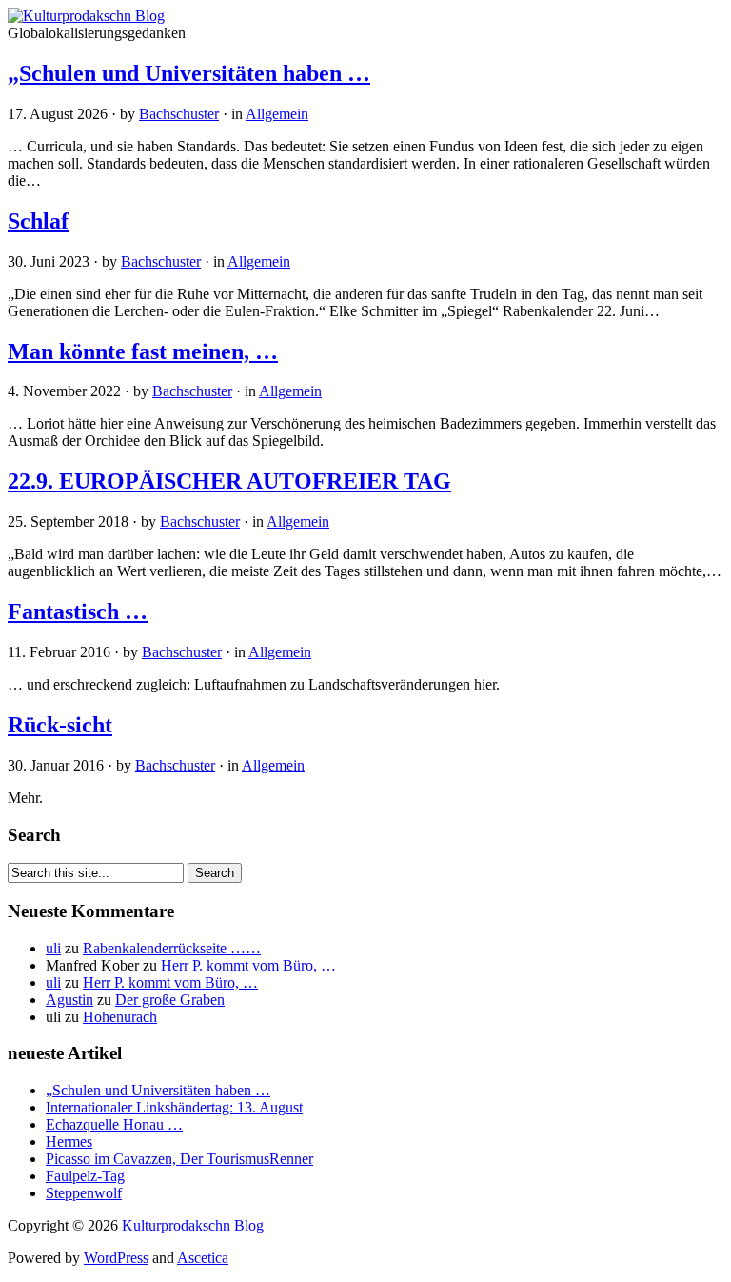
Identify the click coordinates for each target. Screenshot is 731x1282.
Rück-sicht (60, 724)
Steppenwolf (84, 1193)
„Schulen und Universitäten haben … (189, 73)
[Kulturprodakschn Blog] (86, 16)
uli (53, 948)
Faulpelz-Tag (85, 1176)
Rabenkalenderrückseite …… (172, 948)
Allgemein (277, 114)
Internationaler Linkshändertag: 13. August (174, 1107)
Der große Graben (170, 1000)
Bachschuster (179, 114)
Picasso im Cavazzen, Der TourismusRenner (179, 1159)
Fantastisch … (78, 611)
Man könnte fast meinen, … (143, 351)
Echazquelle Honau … (114, 1124)
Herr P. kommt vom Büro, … (248, 965)
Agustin (69, 1000)
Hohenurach (120, 1017)
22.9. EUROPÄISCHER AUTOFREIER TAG (229, 481)
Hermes (69, 1141)
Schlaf (38, 221)
